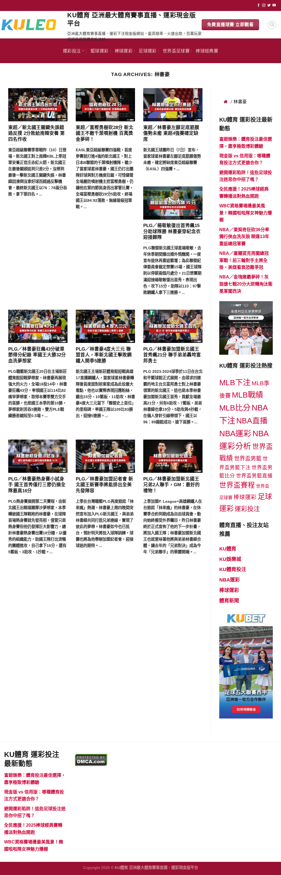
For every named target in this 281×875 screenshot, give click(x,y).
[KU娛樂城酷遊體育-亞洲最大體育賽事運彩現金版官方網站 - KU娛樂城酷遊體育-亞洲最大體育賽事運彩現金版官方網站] (31, 24)
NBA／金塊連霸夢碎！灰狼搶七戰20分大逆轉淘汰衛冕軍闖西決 (245, 284)
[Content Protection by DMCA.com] (91, 759)
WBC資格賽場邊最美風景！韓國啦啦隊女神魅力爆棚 (245, 212)
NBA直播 (252, 420)
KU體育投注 (232, 569)
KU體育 (227, 549)
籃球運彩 (99, 51)
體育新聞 (229, 600)
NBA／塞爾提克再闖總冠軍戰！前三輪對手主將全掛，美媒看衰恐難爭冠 (244, 260)
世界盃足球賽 (176, 51)
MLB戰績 (247, 395)
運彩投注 (72, 51)
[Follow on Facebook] (258, 5)
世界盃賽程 (237, 485)
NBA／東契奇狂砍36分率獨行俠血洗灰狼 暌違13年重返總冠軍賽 (244, 236)
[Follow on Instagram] (263, 5)
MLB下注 (235, 382)
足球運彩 (147, 51)
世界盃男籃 (248, 458)
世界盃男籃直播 (254, 476)
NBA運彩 (235, 433)
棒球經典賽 (207, 51)
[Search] (272, 24)
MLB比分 (235, 408)
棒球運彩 (124, 51)
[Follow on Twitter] (269, 5)
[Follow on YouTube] (274, 5)
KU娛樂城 (230, 559)
